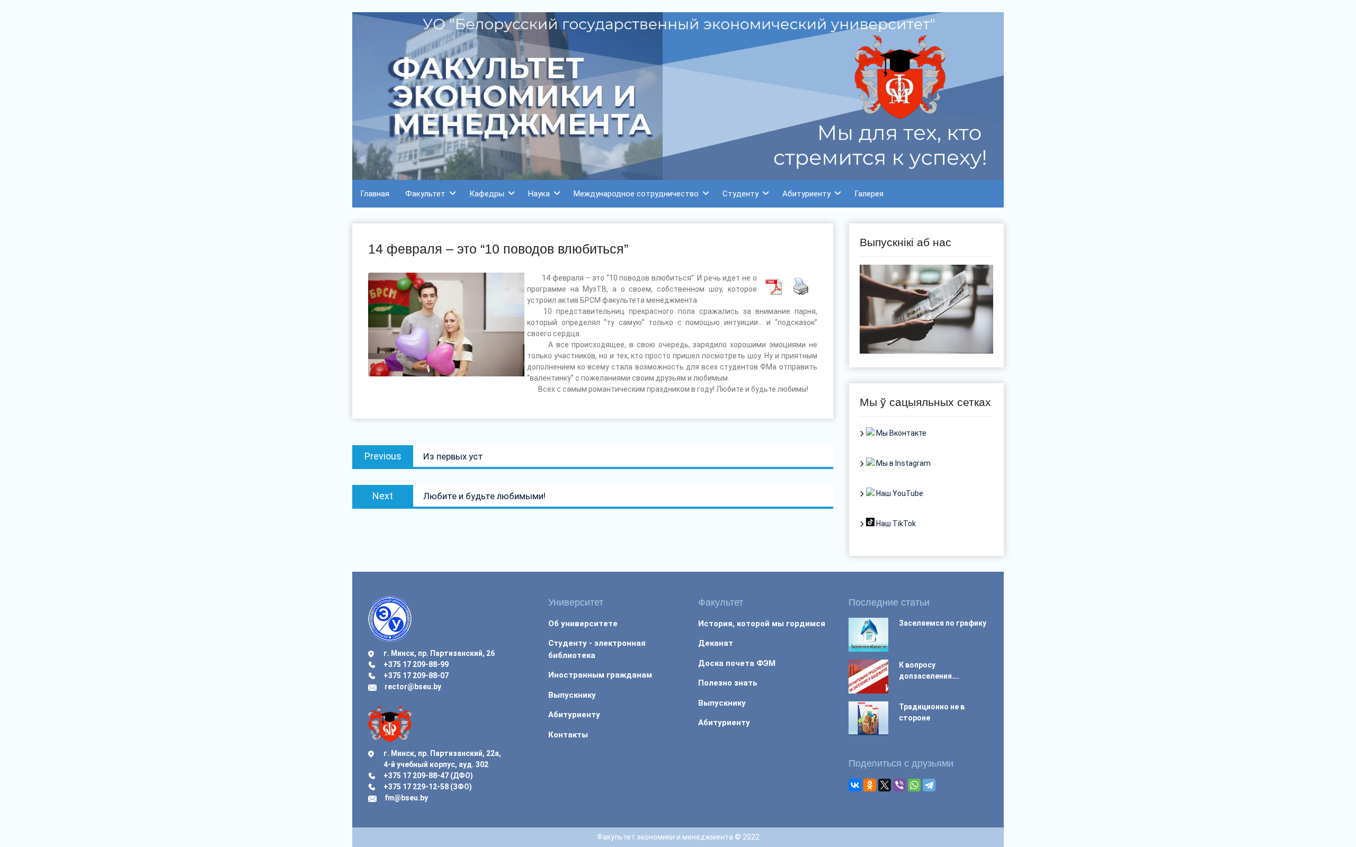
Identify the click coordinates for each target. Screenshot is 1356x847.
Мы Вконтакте (900, 433)
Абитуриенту (806, 194)
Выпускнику (572, 695)
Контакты (568, 735)
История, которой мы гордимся (761, 623)
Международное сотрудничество (636, 194)
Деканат (715, 643)
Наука (539, 194)
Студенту (740, 194)
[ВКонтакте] (855, 785)
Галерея (869, 194)
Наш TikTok (895, 523)
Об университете (583, 623)
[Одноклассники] (869, 785)
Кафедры (486, 194)
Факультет (425, 194)
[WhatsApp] (914, 785)
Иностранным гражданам (600, 675)
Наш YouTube (899, 493)
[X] (884, 785)
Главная (374, 194)
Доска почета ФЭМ (736, 663)
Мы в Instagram (903, 463)
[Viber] (899, 785)
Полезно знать (727, 683)
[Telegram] (929, 785)
